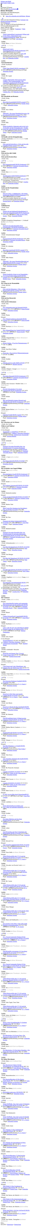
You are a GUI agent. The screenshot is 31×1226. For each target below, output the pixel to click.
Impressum (10, 1224)
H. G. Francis (22, 684)
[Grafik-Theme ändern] (15, 6)
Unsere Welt (10, 655)
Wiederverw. (13, 52)
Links (12, 3)
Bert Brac (5, 590)
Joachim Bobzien (11, 436)
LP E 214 (19, 87)
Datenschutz (17, 1224)
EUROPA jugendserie (19, 68)
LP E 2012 (22, 588)
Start (2, 3)
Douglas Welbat (14, 1069)
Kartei (5, 3)
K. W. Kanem (20, 926)
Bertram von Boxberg (14, 1082)
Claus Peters (25, 618)
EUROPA (23, 582)
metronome (24, 343)
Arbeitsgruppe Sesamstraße (21, 434)
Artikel (9, 3)
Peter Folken (26, 571)
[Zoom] (15, 4)
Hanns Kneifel (25, 309)
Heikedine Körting (13, 58)
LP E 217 (23, 179)
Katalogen (18, 29)
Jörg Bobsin (19, 39)
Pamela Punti (13, 1189)
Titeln (23, 29)
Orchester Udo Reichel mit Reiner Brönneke (14, 20)
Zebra (22, 807)
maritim (16, 925)
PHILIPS (12, 37)
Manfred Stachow (17, 364)
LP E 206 (23, 53)
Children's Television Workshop (20, 433)
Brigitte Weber (25, 103)
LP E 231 (23, 585)
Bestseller (8, 1024)
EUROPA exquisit (21, 102)
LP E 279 (23, 198)
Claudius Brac (7, 92)
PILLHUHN (21, 363)
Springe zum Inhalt (6, 1)
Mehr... (3, 1223)
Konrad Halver (7, 201)
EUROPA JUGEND (19, 461)
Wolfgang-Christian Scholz (21, 498)
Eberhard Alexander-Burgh (20, 166)
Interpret (8, 23)
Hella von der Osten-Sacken (17, 773)
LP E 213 (23, 86)
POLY (16, 431)
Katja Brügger (17, 1068)
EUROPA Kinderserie (19, 50)
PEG (22, 629)
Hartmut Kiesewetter (14, 656)
